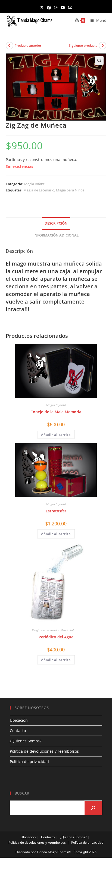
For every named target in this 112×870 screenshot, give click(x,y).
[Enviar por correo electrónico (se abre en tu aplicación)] (70, 7)
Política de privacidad (29, 761)
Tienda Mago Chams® (54, 852)
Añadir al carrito (56, 434)
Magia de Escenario (38, 190)
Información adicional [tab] (56, 235)
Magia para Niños (70, 190)
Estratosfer (56, 510)
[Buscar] (93, 807)
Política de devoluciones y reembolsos (44, 751)
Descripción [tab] (56, 223)
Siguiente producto (83, 45)
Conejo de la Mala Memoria (55, 411)
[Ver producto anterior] (9, 45)
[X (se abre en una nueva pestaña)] (41, 7)
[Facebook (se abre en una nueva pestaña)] (48, 7)
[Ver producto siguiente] (102, 45)
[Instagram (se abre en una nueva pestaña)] (55, 7)
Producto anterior (28, 45)
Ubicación (19, 720)
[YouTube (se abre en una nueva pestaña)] (63, 7)
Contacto (18, 730)
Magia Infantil (35, 183)
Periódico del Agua (56, 636)
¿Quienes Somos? (25, 740)
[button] (99, 60)
